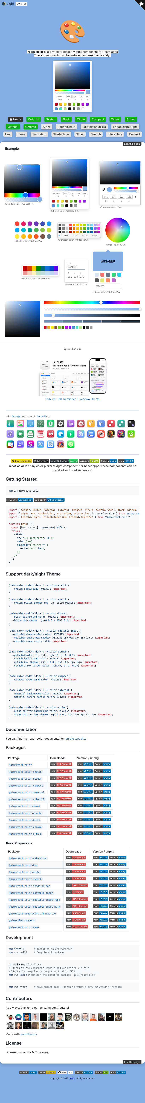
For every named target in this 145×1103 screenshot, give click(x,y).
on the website (75, 738)
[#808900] (81, 232)
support (41, 416)
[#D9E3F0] (97, 275)
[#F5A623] (60, 104)
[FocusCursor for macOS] (10, 437)
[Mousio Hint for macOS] (90, 427)
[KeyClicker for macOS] (30, 437)
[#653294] (95, 232)
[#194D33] (84, 232)
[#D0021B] (56, 104)
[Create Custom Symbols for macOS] (30, 447)
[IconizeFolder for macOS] (10, 447)
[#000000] (69, 108)
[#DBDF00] (81, 225)
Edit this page (132, 143)
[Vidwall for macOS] (80, 427)
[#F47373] (102, 275)
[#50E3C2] (60, 108)
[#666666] (63, 232)
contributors (29, 1034)
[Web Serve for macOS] (90, 437)
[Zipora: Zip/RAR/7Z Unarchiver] (10, 427)
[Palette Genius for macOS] (60, 447)
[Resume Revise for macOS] (50, 447)
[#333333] (60, 228)
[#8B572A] (69, 104)
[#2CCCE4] (119, 275)
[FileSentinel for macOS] (131, 427)
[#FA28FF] (98, 228)
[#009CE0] (91, 228)
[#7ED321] (74, 104)
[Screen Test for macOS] (30, 427)
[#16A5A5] (88, 228)
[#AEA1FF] (95, 225)
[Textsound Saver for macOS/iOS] (20, 447)
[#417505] (78, 104)
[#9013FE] (87, 104)
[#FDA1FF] (98, 225)
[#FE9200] (74, 225)
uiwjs (72, 1078)
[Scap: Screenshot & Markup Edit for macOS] (20, 427)
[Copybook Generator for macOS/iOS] (101, 437)
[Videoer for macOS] (20, 437)
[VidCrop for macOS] (70, 427)
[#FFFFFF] (83, 108)
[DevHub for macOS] (40, 447)
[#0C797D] (88, 232)
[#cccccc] (67, 228)
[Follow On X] (41, 461)
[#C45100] (74, 232)
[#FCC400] (77, 228)
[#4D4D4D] (60, 225)
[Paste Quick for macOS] (70, 437)
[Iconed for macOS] (50, 437)
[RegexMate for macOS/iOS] (121, 437)
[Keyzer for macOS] (50, 427)
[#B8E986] (65, 108)
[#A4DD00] (84, 225)
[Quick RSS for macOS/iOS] (80, 437)
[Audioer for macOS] (121, 427)
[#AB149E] (98, 232)
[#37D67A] (114, 275)
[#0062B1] (91, 232)
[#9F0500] (70, 232)
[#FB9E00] (77, 232)
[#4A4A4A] (74, 108)
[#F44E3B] (70, 225)
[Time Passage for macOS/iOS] (131, 437)
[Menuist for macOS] (60, 437)
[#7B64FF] (95, 228)
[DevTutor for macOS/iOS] (111, 437)
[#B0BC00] (81, 228)
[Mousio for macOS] (101, 427)
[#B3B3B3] (67, 232)
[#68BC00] (84, 228)
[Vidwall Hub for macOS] (60, 427)
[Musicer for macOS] (111, 427)
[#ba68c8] (114, 280)
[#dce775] (102, 280)
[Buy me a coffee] (22, 461)
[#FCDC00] (77, 225)
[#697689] (108, 275)
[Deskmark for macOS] (40, 427)
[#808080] (63, 228)
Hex (60, 99)
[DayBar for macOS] (40, 437)
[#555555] (97, 280)
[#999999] (63, 225)
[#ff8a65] (108, 280)
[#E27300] (74, 228)
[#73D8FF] (91, 225)
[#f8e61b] (65, 104)
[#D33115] (70, 228)
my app (16, 416)
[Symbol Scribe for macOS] (70, 447)
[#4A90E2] (56, 108)
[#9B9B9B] (78, 108)
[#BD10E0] (83, 104)
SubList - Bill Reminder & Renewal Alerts (72, 399)
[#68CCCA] (88, 225)
